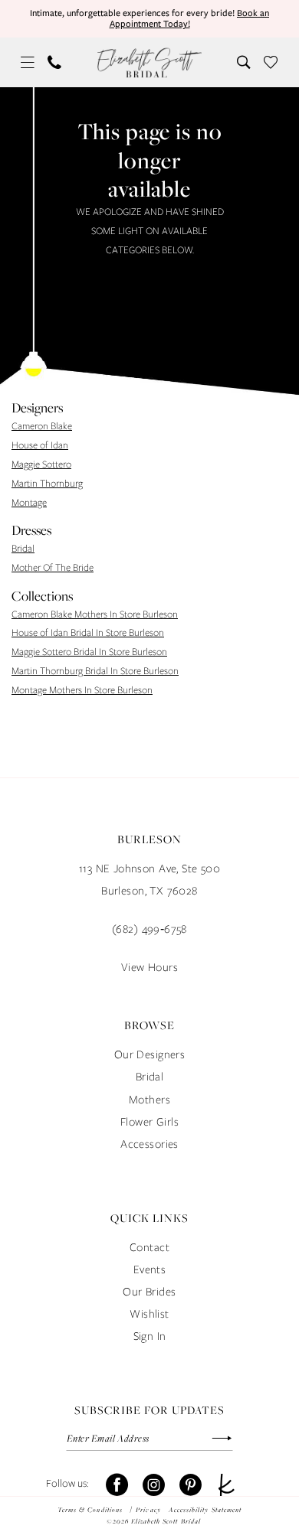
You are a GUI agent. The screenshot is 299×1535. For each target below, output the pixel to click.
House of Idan (40, 445)
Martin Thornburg (47, 483)
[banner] (149, 62)
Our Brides (149, 1291)
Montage (29, 502)
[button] (28, 62)
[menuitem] (28, 62)
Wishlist (149, 1313)
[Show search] (244, 62)
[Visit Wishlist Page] (271, 62)
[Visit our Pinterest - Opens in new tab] (190, 1485)
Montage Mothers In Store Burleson (82, 690)
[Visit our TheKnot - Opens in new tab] (226, 1485)
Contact (149, 1247)
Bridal (23, 548)
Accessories (149, 1144)
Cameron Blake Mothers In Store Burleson (95, 614)
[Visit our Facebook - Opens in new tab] (117, 1485)
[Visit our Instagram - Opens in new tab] (154, 1485)
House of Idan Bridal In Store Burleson (88, 632)
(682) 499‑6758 (149, 929)
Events (149, 1269)
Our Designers (149, 1054)
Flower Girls (149, 1121)
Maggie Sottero (41, 464)
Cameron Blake (42, 426)
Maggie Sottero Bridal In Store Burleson (89, 651)
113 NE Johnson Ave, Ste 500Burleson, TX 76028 (149, 879)
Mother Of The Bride (53, 567)
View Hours (149, 967)
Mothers (149, 1099)
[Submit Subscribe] (213, 1438)
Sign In (149, 1336)
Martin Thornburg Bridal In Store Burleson (95, 670)
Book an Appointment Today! (190, 18)
